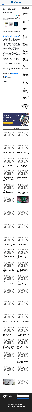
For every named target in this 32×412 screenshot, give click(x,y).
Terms (9, 406)
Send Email (5, 76)
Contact (23, 406)
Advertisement (19, 406)
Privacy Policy (13, 407)
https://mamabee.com (14, 73)
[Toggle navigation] (3, 4)
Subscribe (23, 398)
